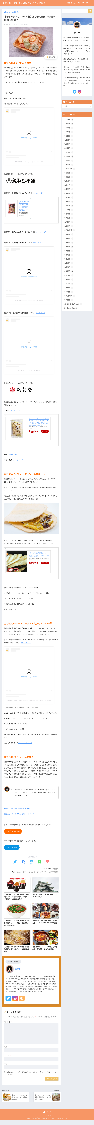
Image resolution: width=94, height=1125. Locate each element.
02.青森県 (68, 123)
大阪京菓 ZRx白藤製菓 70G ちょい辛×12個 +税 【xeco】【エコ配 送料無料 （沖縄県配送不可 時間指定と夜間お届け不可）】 (24, 206)
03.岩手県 (68, 128)
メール (7, 1055)
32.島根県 (68, 238)
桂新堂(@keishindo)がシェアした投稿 (29, 371)
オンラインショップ (25, 743)
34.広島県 (68, 247)
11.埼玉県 (68, 160)
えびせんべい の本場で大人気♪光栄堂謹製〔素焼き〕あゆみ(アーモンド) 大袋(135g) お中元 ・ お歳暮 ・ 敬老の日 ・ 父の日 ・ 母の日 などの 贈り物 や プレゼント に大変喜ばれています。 (39, 422)
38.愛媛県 (68, 263)
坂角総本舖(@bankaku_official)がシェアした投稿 (29, 161)
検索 (90, 11)
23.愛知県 (55, 869)
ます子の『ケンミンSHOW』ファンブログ (24, 2)
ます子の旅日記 (70, 308)
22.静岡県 (68, 201)
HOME (48, 1112)
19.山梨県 (68, 189)
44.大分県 (68, 288)
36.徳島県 (68, 255)
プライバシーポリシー (84, 3)
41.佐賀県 (68, 275)
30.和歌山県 (69, 230)
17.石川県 (68, 181)
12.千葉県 (68, 164)
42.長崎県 (68, 279)
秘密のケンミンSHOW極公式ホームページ (19, 814)
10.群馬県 (68, 156)
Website (22, 1002)
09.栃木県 (68, 152)
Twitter (8, 1002)
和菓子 (56, 872)
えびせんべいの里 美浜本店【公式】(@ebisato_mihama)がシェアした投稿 (29, 700)
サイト (6, 1064)
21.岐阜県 (68, 197)
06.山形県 (68, 140)
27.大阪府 (68, 218)
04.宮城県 (68, 132)
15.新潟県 (68, 173)
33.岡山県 (68, 242)
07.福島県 (68, 144)
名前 (6, 1047)
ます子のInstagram (13, 831)
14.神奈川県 (69, 169)
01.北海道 (68, 119)
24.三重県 (68, 210)
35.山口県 (68, 251)
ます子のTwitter (11, 847)
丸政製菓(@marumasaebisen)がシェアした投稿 (29, 300)
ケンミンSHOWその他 (73, 304)
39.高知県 (68, 267)
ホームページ (38, 193)
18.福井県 (68, 185)
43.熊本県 (68, 283)
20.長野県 (68, 193)
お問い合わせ (71, 3)
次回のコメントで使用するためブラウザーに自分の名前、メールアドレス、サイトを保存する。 (32, 1073)
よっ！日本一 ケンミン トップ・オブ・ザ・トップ (35, 872)
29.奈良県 (68, 226)
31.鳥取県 (68, 234)
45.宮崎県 (68, 292)
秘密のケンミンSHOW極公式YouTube (17, 808)
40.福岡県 (68, 271)
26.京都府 (68, 214)
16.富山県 (68, 177)
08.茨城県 (68, 148)
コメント (8, 1022)
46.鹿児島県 (69, 296)
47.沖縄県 (68, 300)
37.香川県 (68, 259)
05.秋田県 (68, 136)
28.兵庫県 (68, 222)
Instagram (15, 1002)
